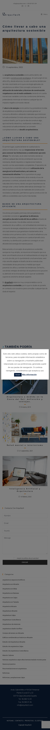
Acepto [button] (18, 375)
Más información (29, 374)
